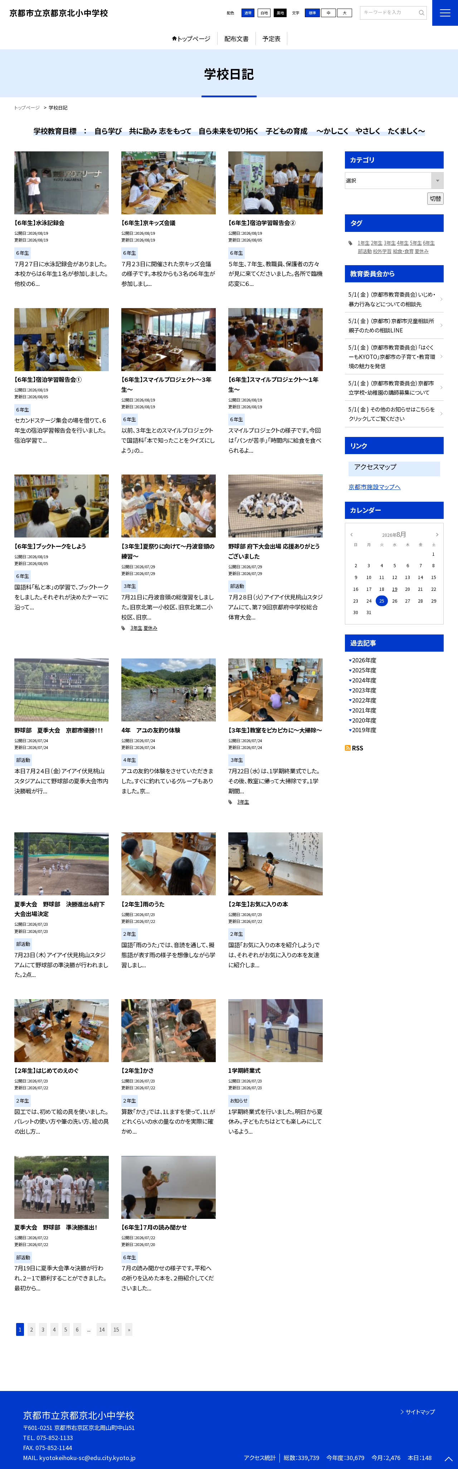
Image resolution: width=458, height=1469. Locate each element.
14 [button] (102, 1329)
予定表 (271, 38)
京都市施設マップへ (375, 486)
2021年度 (364, 710)
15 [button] (116, 1329)
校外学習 (382, 251)
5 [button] (65, 1329)
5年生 (416, 242)
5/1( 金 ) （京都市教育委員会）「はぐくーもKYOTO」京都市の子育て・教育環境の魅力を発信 (392, 356)
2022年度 (364, 700)
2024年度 (364, 680)
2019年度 (364, 729)
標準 (312, 12)
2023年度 (364, 690)
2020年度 (364, 720)
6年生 (429, 242)
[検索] (420, 12)
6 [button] (77, 1329)
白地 (264, 12)
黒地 (280, 12)
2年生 (377, 242)
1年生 (364, 242)
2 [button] (31, 1329)
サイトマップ (420, 1411)
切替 (435, 198)
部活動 (365, 251)
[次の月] (437, 534)
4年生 (403, 242)
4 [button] (54, 1329)
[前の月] (351, 534)
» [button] (129, 1329)
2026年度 (364, 660)
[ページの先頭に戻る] (449, 1460)
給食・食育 (403, 251)
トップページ (193, 38)
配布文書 (236, 38)
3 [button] (43, 1329)
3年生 (136, 627)
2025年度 (364, 670)
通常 (248, 12)
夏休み (150, 627)
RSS (357, 748)
